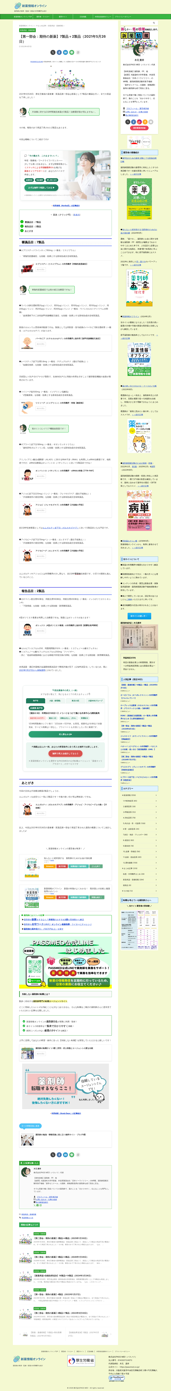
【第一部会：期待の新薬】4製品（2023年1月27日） (58, 1294)
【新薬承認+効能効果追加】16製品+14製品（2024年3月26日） (63, 1275)
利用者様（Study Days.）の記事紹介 (66, 1113)
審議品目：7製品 (33, 222)
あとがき (29, 231)
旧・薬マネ (141, 261)
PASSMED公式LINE (36, 62)
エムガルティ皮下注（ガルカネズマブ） (61, 527)
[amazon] (145, 121)
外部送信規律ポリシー (103, 17)
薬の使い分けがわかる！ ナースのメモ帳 (139, 386)
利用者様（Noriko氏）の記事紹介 (66, 205)
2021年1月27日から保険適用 (32, 670)
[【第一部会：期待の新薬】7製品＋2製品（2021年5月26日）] (65, 52)
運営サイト (63, 17)
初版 (150, 463)
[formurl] (150, 121)
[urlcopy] (77, 52)
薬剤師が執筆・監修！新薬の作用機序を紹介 (28, 1365)
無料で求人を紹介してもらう (65, 753)
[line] (71, 52)
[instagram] (41, 1205)
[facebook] (59, 52)
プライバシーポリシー (123, 17)
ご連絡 (129, 599)
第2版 (134, 466)
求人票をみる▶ (65, 734)
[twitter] (52, 52)
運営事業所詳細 (139, 128)
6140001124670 (125, 1360)
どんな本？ (96, 866)
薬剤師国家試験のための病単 (134, 463)
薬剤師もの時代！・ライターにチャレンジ (58, 924)
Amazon (49, 866)
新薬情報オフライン (130, 316)
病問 (153, 466)
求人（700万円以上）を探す (43, 929)
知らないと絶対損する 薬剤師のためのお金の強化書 (68, 858)
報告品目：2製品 (33, 226)
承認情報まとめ (27, 1218)
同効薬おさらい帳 (129, 541)
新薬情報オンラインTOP (23, 17)
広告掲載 (83, 17)
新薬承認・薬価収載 (29, 1214)
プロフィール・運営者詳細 (47, 1197)
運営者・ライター (42, 17)
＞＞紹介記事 (135, 174)
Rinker (52, 860)
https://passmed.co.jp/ (129, 1367)
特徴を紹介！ (97, 897)
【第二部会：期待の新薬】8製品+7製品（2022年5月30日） (61, 1313)
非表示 (77, 215)
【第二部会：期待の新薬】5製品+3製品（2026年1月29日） (61, 1257)
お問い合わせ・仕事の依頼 (46, 1199)
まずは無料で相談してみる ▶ (41, 187)
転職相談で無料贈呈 (79, 866)
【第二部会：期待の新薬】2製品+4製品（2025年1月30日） (61, 1238)
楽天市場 (62, 866)
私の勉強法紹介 (42, 1202)
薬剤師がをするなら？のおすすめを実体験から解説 (54, 919)
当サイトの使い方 (137, 616)
